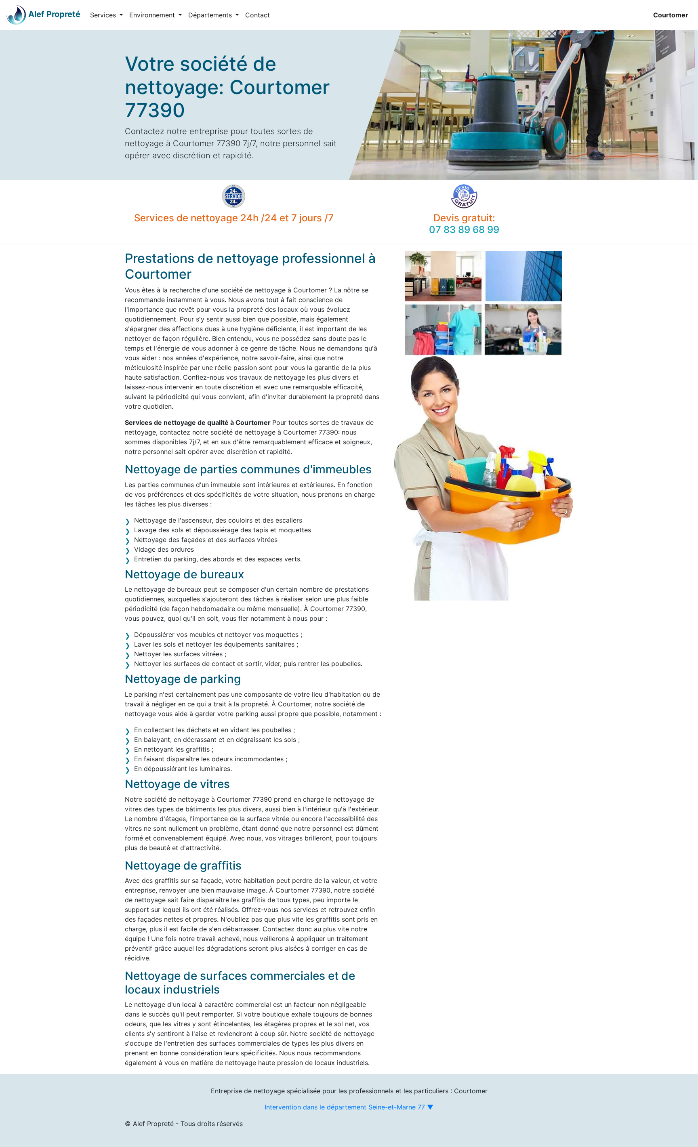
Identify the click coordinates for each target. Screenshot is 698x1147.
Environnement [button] (153, 15)
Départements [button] (211, 15)
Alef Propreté (54, 14)
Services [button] (104, 15)
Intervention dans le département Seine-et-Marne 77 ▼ (349, 1107)
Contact (257, 15)
